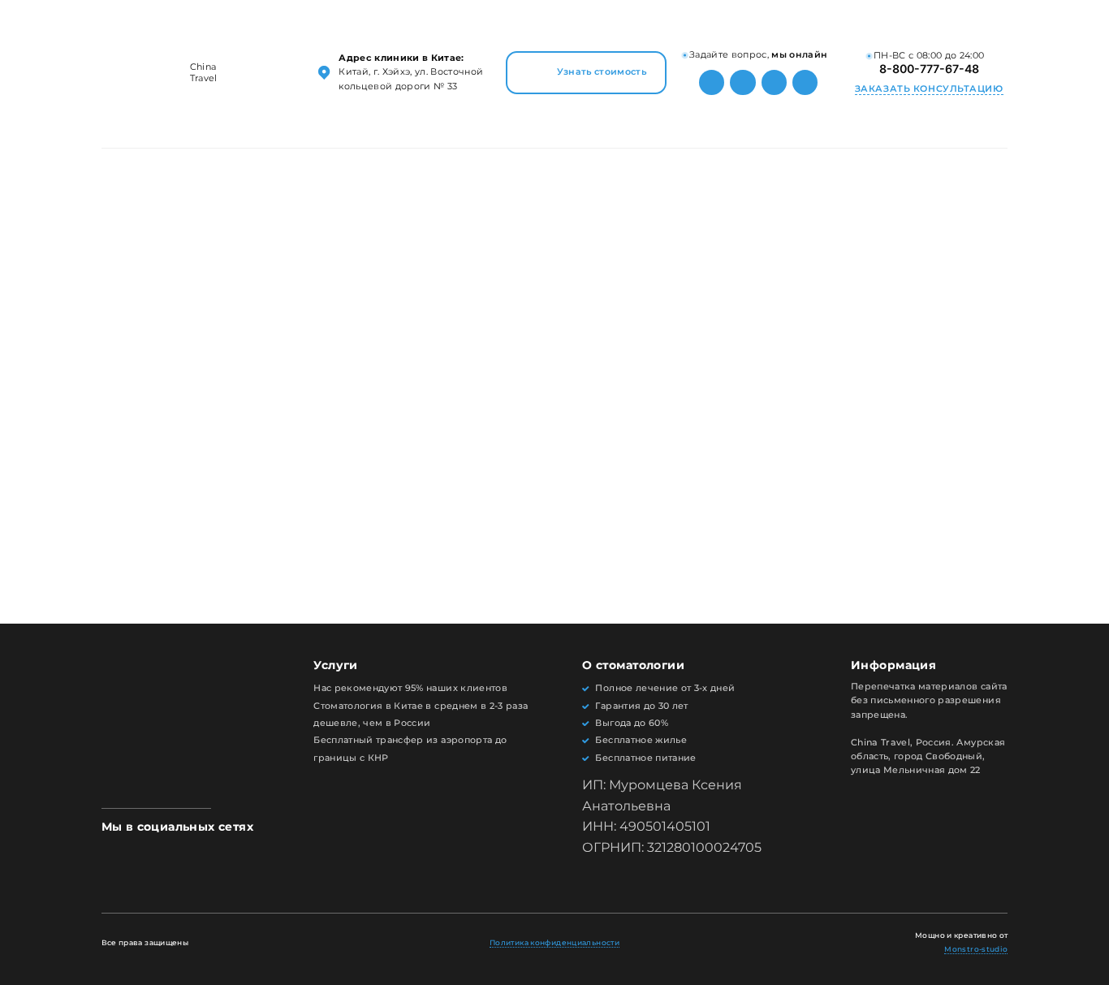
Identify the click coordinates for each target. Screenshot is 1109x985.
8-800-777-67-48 (929, 69)
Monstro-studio (976, 948)
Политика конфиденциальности (554, 942)
